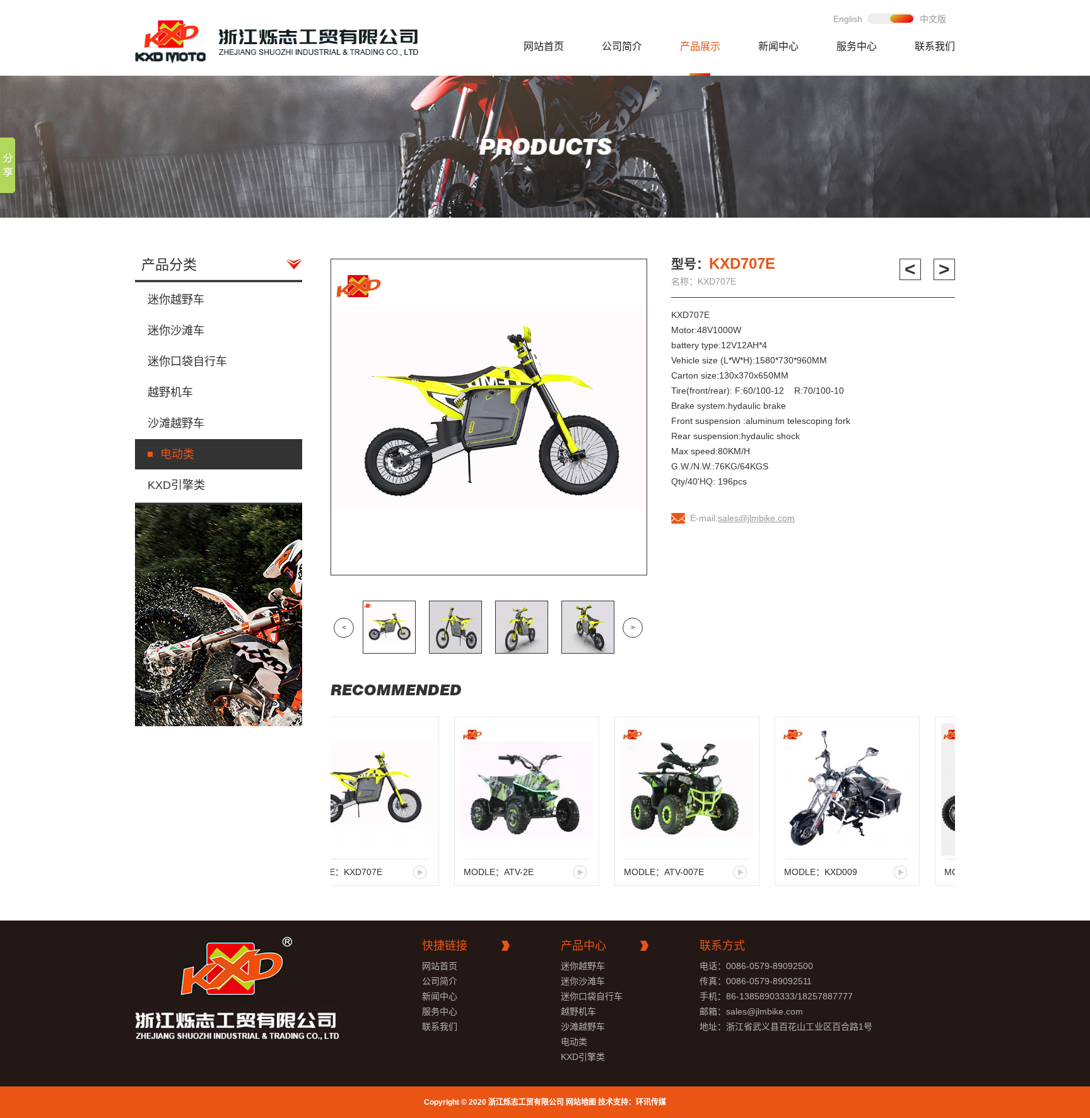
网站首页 (544, 46)
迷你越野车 (176, 299)
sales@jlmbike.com (756, 518)
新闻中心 (778, 46)
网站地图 (581, 1102)
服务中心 (856, 46)
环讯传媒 (651, 1102)
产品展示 (700, 46)
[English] (891, 18)
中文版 (933, 19)
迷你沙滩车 (176, 330)
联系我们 (935, 46)
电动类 (177, 454)
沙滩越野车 (176, 423)
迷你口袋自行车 (187, 361)
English (847, 19)
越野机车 (170, 392)
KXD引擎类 (176, 485)
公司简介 (622, 46)
